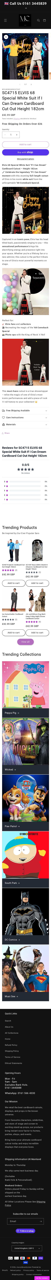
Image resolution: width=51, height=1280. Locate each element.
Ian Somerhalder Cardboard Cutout (12, 615)
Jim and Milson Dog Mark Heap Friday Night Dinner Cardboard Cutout (35, 616)
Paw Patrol (11, 826)
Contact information (34, 1274)
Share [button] (7, 433)
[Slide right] (31, 84)
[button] (5, 20)
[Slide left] (20, 84)
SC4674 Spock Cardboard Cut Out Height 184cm (13, 566)
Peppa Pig (10, 713)
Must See (10, 996)
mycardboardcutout (24, 1267)
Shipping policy (18, 1274)
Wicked (9, 769)
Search (8, 1021)
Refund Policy (11, 1045)
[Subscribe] (41, 1221)
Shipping (16, 119)
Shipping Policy (12, 1051)
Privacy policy (28, 1270)
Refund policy (15, 1270)
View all (25, 642)
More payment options (25, 159)
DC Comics (11, 939)
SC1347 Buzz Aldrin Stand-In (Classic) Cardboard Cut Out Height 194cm (37, 567)
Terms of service (43, 1270)
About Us (9, 1027)
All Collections (11, 1033)
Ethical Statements (13, 1063)
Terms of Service (12, 1057)
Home (7, 1039)
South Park (11, 883)
